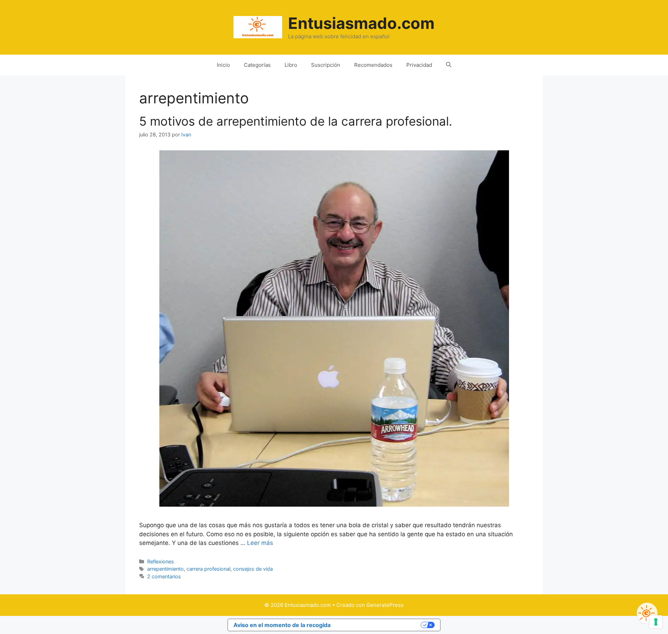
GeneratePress (385, 605)
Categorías (257, 65)
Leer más (260, 542)
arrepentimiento (165, 569)
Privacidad (419, 65)
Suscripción (325, 65)
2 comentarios (164, 576)
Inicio (223, 65)
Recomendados (373, 65)
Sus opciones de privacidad (379, 624)
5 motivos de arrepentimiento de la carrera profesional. (295, 121)
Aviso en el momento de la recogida (282, 624)
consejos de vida (253, 569)
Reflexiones (160, 561)
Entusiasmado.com (361, 23)
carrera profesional (208, 569)
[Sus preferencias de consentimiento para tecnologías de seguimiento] (655, 621)
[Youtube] (647, 613)
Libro (291, 65)
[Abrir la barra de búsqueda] (448, 65)
